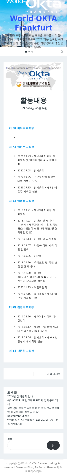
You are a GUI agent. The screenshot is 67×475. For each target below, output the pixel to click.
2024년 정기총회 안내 (20, 396)
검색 (9, 439)
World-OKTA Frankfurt (33, 23)
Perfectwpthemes (45, 467)
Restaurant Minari (18, 416)
